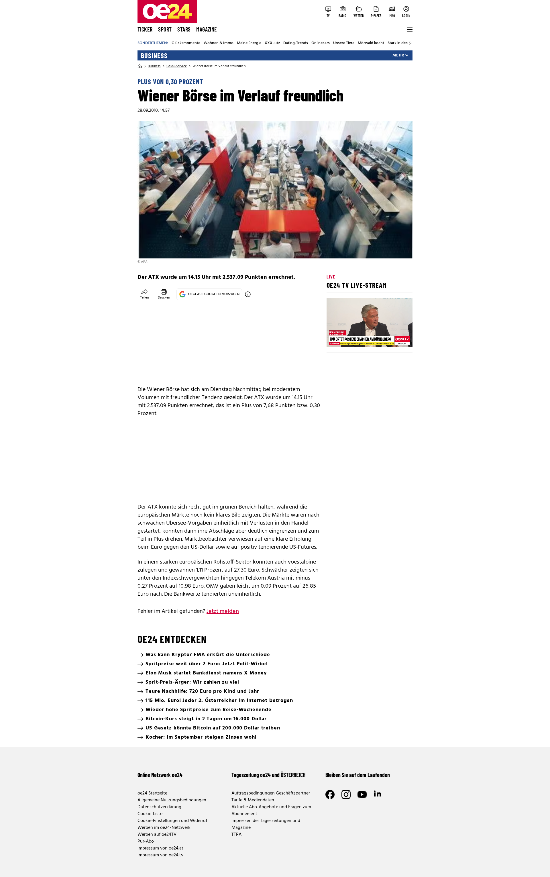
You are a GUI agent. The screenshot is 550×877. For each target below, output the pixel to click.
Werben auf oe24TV (157, 834)
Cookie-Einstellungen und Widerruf (172, 821)
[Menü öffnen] (409, 29)
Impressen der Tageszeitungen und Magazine (265, 824)
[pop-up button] (394, 337)
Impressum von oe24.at (160, 848)
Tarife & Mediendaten (252, 800)
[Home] (140, 66)
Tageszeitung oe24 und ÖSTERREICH (268, 774)
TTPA (236, 834)
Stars (183, 29)
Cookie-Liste (150, 814)
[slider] (355, 337)
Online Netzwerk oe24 (160, 774)
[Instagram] (346, 794)
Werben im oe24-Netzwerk (164, 827)
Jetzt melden (223, 611)
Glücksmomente (186, 43)
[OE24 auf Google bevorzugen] (247, 294)
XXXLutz (272, 43)
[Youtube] (362, 794)
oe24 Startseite (152, 793)
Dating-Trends (295, 43)
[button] (335, 337)
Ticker (145, 29)
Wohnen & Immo (218, 43)
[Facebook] (330, 794)
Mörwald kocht (371, 43)
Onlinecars (320, 43)
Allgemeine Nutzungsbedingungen (172, 800)
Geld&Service (176, 66)
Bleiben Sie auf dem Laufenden (357, 774)
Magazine (206, 29)
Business (154, 56)
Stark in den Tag (401, 43)
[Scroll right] (409, 43)
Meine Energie (249, 43)
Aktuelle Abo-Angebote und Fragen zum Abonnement (271, 810)
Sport (165, 29)
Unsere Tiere (343, 43)
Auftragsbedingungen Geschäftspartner (270, 793)
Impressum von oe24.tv (160, 855)
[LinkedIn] (378, 794)
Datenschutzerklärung (159, 807)
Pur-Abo (146, 841)
